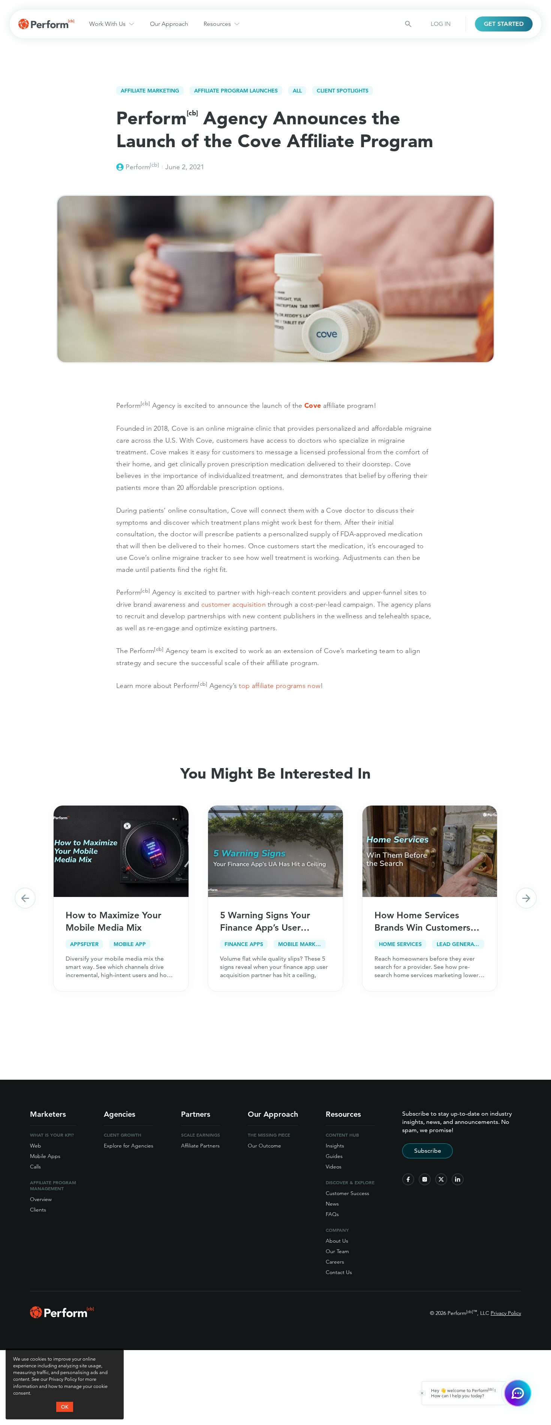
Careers (335, 1261)
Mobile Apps (45, 1156)
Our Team (337, 1251)
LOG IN (441, 23)
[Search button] (408, 23)
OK (64, 1407)
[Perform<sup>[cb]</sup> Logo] (62, 1316)
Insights (335, 1145)
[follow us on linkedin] (458, 1179)
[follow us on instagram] (425, 1179)
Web (35, 1145)
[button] (25, 898)
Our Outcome (264, 1145)
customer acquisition (233, 604)
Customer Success (347, 1193)
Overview (41, 1199)
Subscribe (427, 1150)
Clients (38, 1209)
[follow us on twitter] (441, 1179)
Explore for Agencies (128, 1145)
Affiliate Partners (200, 1145)
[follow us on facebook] (408, 1179)
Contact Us (339, 1272)
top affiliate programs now (279, 685)
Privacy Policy (506, 1313)
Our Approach (169, 23)
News (332, 1203)
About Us (337, 1240)
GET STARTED (504, 23)
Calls (35, 1166)
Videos (333, 1166)
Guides (334, 1156)
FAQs (332, 1214)
